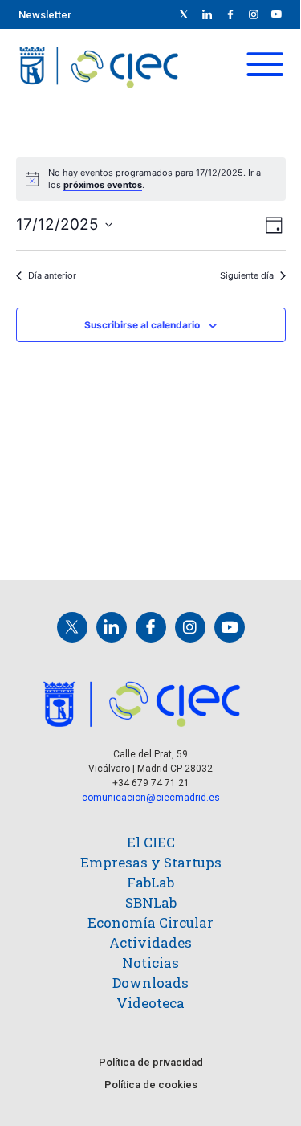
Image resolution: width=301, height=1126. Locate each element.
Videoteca (150, 1002)
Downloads (150, 982)
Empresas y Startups (151, 862)
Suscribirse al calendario (142, 325)
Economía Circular (150, 922)
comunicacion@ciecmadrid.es (151, 797)
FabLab (150, 882)
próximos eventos (102, 184)
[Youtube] (277, 14)
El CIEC (151, 842)
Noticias (150, 962)
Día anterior (52, 275)
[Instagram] (190, 627)
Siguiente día (247, 275)
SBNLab (151, 902)
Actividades (150, 942)
